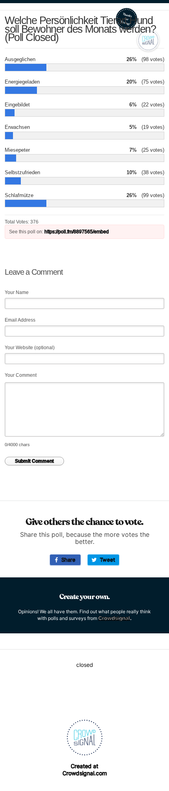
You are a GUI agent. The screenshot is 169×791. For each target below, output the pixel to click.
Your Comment (21, 375)
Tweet (106, 559)
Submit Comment (34, 461)
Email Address (20, 320)
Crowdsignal (114, 618)
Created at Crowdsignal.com (84, 769)
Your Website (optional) (30, 347)
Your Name (17, 292)
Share (66, 559)
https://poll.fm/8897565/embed (76, 232)
